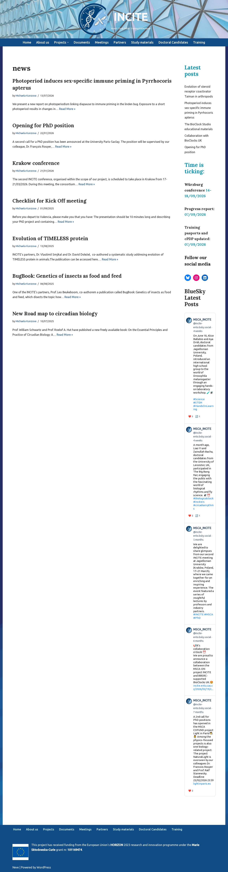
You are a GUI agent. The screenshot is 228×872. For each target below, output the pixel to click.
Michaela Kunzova (26, 95)
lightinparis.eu (202, 783)
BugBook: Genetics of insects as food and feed (67, 276)
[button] (68, 42)
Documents (82, 42)
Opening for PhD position (43, 125)
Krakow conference (35, 163)
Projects (48, 829)
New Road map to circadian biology (55, 313)
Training (199, 42)
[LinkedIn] (205, 277)
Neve (15, 867)
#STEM (197, 402)
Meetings (102, 42)
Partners (120, 42)
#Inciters (198, 501)
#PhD (197, 617)
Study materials (142, 42)
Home (27, 42)
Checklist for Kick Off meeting (49, 201)
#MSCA (208, 614)
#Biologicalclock (203, 498)
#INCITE (198, 614)
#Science (199, 399)
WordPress (44, 867)
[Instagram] (196, 277)
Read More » (67, 108)
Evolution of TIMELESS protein (50, 238)
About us (42, 42)
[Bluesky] (188, 277)
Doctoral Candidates (173, 42)
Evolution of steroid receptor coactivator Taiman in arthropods (199, 91)
